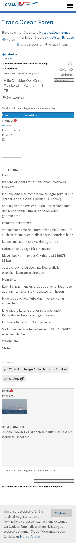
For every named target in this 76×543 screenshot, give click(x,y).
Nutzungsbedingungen (55, 32)
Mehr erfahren (30, 536)
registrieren (46, 12)
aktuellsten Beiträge (59, 37)
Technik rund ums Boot (26, 63)
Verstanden (61, 513)
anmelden (64, 12)
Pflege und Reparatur (52, 486)
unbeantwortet (31, 44)
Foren (10, 39)
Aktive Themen (59, 44)
